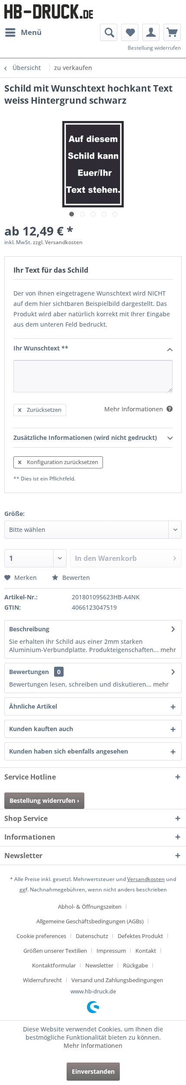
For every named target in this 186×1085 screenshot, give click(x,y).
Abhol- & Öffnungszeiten (90, 906)
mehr (167, 650)
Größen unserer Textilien (55, 951)
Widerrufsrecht (42, 980)
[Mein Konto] (151, 32)
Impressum (111, 951)
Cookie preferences (41, 936)
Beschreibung (29, 629)
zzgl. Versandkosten (58, 242)
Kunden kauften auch (41, 729)
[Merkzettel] (129, 32)
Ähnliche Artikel (33, 706)
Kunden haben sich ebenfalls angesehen (68, 751)
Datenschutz (92, 936)
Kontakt (145, 951)
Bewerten (75, 577)
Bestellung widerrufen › (44, 800)
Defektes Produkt (140, 936)
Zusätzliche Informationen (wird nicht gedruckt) (85, 437)
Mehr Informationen (93, 1045)
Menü (31, 32)
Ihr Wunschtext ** (40, 348)
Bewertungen (29, 672)
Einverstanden (93, 1071)
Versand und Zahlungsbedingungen (117, 980)
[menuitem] (23, 32)
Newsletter (99, 965)
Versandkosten (146, 879)
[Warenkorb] (172, 32)
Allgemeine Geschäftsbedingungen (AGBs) (90, 921)
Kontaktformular (54, 965)
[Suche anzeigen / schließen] (108, 32)
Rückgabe (135, 965)
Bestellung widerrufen (154, 47)
